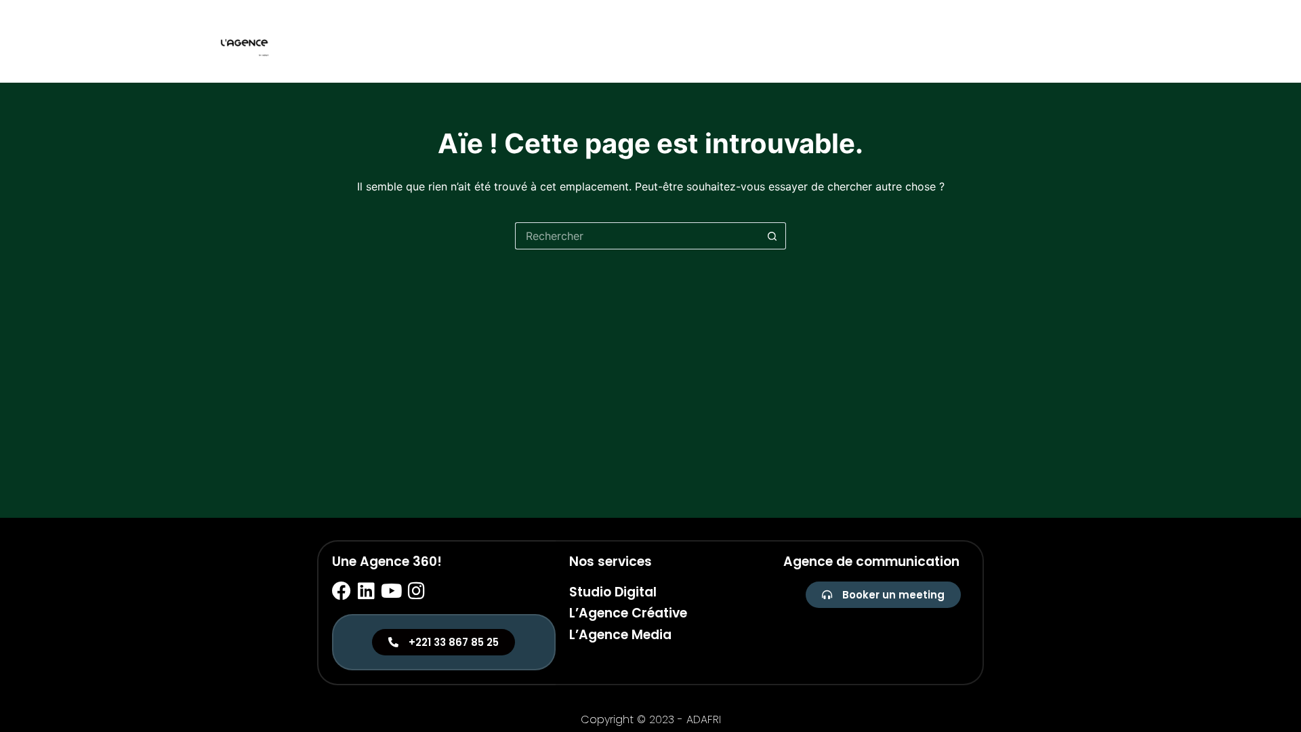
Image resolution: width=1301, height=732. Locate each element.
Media (1072, 41)
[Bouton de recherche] (772, 235)
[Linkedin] (366, 591)
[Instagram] (416, 591)
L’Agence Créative (628, 613)
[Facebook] (341, 591)
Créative (1015, 41)
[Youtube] (391, 591)
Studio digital (935, 41)
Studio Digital (613, 592)
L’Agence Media (620, 635)
